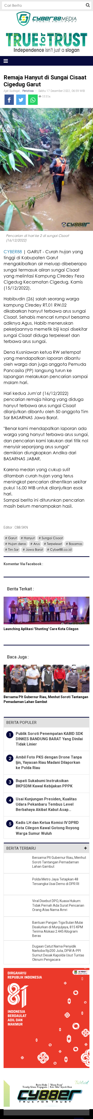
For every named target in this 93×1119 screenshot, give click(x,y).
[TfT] (46, 42)
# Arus (35, 544)
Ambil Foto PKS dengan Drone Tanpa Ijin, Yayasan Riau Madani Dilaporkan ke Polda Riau (49, 762)
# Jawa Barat (33, 549)
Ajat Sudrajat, (12, 91)
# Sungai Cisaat (51, 538)
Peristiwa (28, 91)
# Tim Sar (12, 549)
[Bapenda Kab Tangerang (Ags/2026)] (46, 1022)
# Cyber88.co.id (59, 549)
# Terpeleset (53, 544)
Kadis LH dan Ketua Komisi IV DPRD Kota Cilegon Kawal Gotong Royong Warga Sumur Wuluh (47, 828)
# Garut (11, 538)
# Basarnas (74, 544)
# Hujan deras (15, 544)
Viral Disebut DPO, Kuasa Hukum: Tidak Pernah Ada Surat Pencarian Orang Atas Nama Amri (58, 905)
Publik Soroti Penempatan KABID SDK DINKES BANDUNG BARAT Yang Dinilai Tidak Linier (49, 739)
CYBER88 (13, 251)
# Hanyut (28, 538)
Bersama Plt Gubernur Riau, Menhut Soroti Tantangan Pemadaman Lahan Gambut (59, 862)
